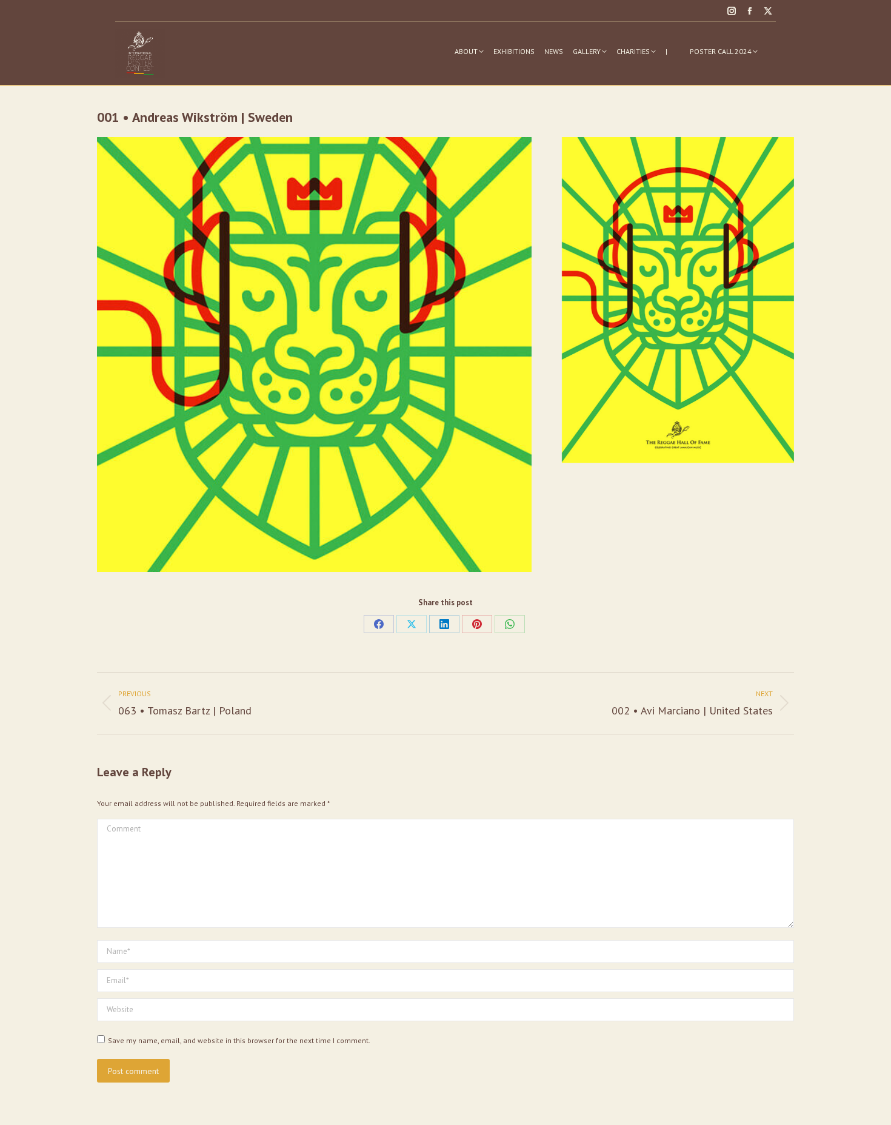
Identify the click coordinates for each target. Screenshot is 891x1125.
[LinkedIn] (444, 624)
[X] (411, 624)
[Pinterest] (477, 624)
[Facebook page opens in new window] (750, 11)
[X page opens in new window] (768, 11)
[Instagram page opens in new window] (731, 11)
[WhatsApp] (510, 624)
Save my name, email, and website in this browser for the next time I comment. (239, 1040)
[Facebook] (379, 624)
